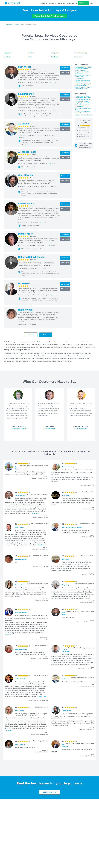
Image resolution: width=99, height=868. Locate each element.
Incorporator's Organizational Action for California (83, 84)
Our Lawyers (52, 3)
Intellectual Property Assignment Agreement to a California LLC (82, 72)
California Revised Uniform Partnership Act (82, 105)
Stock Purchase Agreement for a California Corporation (83, 67)
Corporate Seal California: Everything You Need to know (83, 96)
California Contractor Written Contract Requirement (82, 112)
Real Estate (54, 57)
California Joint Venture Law (82, 99)
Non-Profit (7, 57)
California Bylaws (79, 78)
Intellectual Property (80, 53)
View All (30, 334)
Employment (8, 53)
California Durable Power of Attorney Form (82, 76)
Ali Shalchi (23, 123)
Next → (45, 334)
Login (91, 3)
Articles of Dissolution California (84, 115)
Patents (30, 57)
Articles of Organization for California (82, 81)
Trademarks (78, 57)
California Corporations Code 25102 (83, 108)
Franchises (31, 53)
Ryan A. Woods (26, 203)
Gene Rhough (25, 175)
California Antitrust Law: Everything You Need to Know (83, 102)
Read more (35, 513)
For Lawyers (70, 3)
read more (37, 132)
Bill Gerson (24, 283)
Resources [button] (61, 3)
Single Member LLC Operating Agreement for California (83, 88)
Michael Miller (25, 234)
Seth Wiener (24, 67)
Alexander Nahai (27, 152)
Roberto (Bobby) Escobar (31, 257)
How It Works (43, 3)
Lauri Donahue (26, 94)
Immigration (54, 53)
